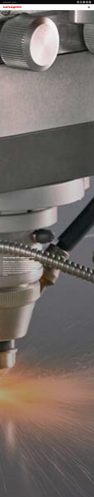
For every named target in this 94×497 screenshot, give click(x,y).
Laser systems (14, 13)
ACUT (21, 13)
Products (5, 13)
